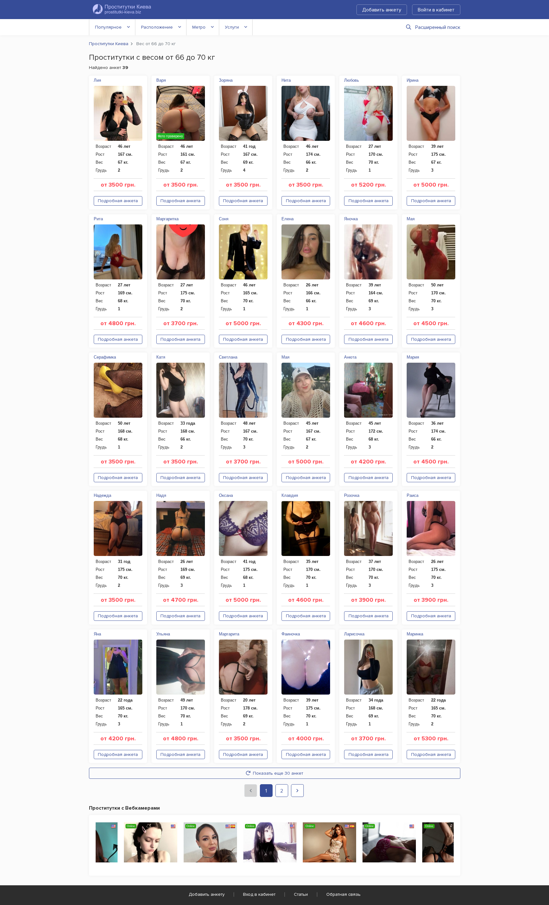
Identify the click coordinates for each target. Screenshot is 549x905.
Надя (161, 495)
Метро (199, 27)
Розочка (351, 495)
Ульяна (163, 634)
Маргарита (229, 634)
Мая (411, 218)
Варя (161, 80)
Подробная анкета (118, 200)
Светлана (228, 357)
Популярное (108, 27)
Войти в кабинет (436, 10)
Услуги (232, 27)
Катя (160, 357)
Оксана (226, 495)
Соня (223, 218)
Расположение (157, 27)
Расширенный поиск (437, 27)
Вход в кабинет (259, 894)
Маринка (415, 634)
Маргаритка (167, 218)
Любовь (351, 80)
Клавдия (289, 495)
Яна (97, 634)
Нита (286, 80)
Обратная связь (343, 894)
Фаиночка (290, 634)
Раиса (412, 495)
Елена (287, 218)
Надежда (102, 495)
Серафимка (105, 357)
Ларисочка (354, 634)
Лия (97, 80)
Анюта (350, 357)
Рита (98, 218)
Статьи (301, 894)
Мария (413, 357)
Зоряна (226, 80)
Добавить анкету (381, 10)
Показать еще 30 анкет (278, 773)
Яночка (351, 218)
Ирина (412, 80)
